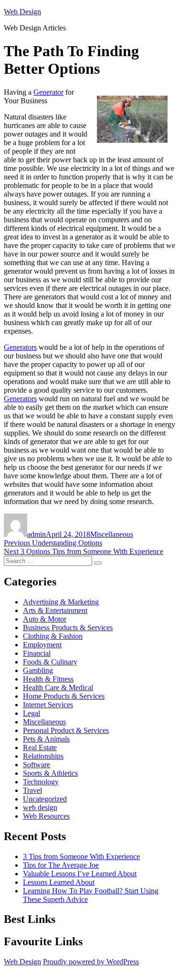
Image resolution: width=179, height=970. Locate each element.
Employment (42, 645)
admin (36, 534)
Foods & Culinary (50, 662)
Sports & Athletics (50, 773)
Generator (48, 92)
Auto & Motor (44, 619)
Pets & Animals (46, 739)
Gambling (38, 670)
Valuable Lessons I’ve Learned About (80, 874)
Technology (41, 782)
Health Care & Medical (58, 687)
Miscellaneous (111, 534)
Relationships (43, 756)
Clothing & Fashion (53, 636)
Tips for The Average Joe (61, 865)
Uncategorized (45, 799)
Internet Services (48, 705)
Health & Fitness (48, 679)
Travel (32, 790)
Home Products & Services (64, 696)
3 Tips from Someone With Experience (81, 856)
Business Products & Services (68, 628)
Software (36, 765)
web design (40, 807)
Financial (37, 653)
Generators (20, 347)
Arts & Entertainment (55, 610)
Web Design (22, 12)
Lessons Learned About (59, 882)
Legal (31, 713)
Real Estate (40, 747)
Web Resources (46, 816)
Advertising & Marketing (61, 602)
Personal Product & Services (66, 730)
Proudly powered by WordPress (91, 962)
